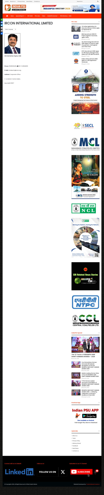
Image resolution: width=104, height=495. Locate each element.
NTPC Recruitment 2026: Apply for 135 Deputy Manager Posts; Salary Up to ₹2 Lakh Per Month (90, 52)
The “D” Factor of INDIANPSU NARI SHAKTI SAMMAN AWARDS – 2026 (83, 355)
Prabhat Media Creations (93, 484)
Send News (29, 1)
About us (12, 1)
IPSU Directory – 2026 (65, 16)
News (12, 16)
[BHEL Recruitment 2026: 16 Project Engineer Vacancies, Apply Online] (76, 36)
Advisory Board (76, 443)
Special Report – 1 (20, 16)
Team (74, 438)
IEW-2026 (30, 16)
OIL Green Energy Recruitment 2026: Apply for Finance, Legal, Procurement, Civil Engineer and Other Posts (90, 44)
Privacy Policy (21, 1)
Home (7, 1)
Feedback (75, 446)
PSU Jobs (37, 16)
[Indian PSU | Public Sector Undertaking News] (15, 7)
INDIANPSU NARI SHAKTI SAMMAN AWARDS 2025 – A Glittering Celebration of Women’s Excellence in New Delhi (90, 392)
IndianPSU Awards (52, 16)
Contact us (37, 1)
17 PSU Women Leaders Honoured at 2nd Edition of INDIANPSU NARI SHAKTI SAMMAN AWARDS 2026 (90, 383)
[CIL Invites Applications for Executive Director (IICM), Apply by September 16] (76, 29)
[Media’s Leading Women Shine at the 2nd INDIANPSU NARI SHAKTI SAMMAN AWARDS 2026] (76, 375)
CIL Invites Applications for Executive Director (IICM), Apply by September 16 (90, 28)
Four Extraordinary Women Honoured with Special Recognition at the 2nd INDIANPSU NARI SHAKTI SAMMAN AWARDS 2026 (90, 365)
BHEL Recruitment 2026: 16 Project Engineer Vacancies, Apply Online (89, 35)
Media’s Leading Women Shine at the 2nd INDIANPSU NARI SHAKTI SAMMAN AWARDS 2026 (90, 374)
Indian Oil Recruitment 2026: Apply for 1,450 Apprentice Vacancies (90, 60)
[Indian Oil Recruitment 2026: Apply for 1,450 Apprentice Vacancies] (76, 61)
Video (43, 16)
